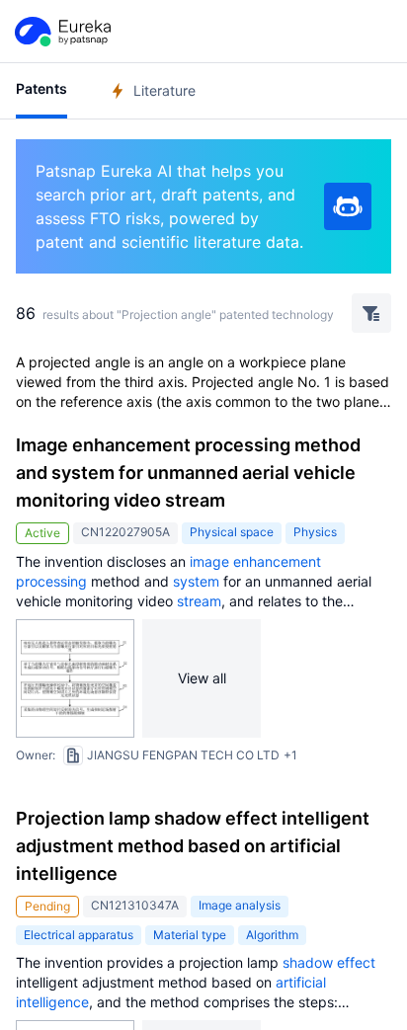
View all (202, 678)
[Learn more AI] (347, 206)
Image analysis (240, 905)
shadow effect (329, 962)
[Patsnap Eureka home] (61, 31)
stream (199, 601)
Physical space (232, 531)
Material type (189, 934)
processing (51, 581)
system (196, 581)
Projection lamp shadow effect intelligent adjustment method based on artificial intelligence (192, 846)
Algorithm (272, 934)
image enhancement (255, 561)
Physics (315, 531)
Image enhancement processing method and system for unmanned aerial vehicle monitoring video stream (188, 473)
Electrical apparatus (78, 934)
